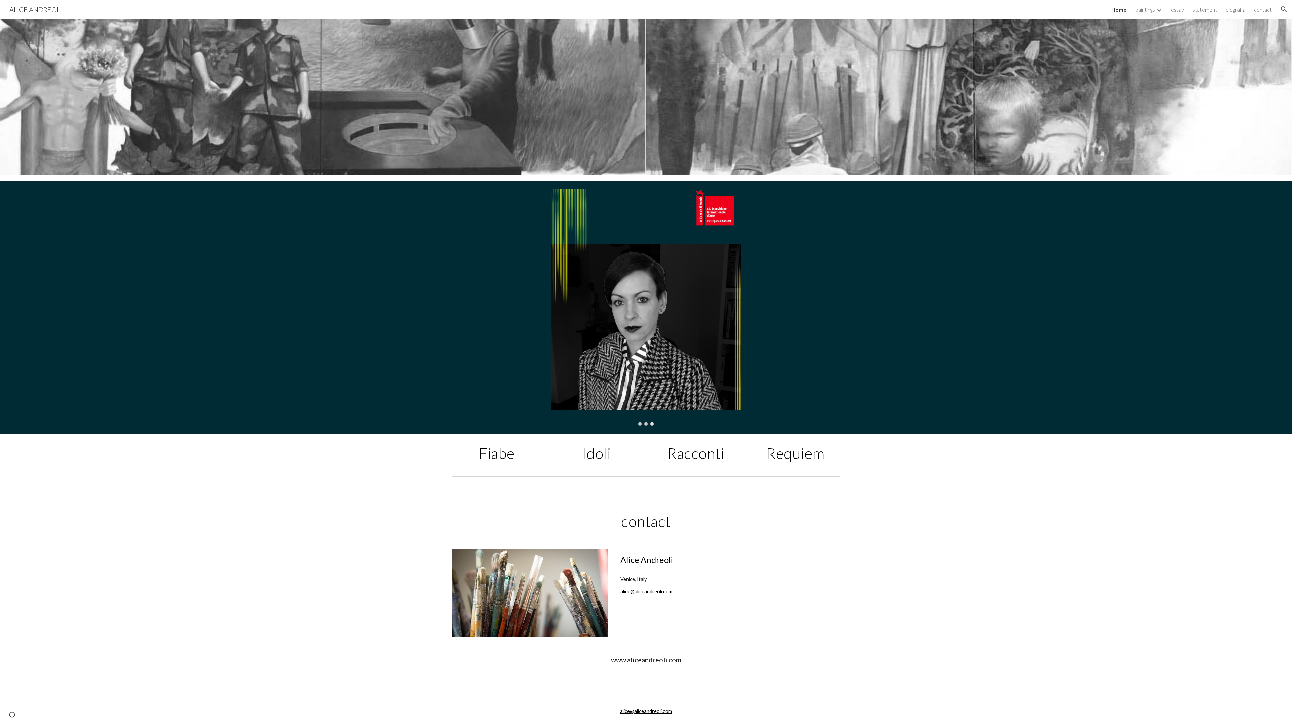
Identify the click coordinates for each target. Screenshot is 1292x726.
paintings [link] (1145, 9)
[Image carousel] (646, 307)
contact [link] (1263, 9)
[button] (1284, 9)
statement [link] (1205, 9)
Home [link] (1118, 9)
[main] (496, 453)
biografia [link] (1235, 9)
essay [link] (1177, 9)
